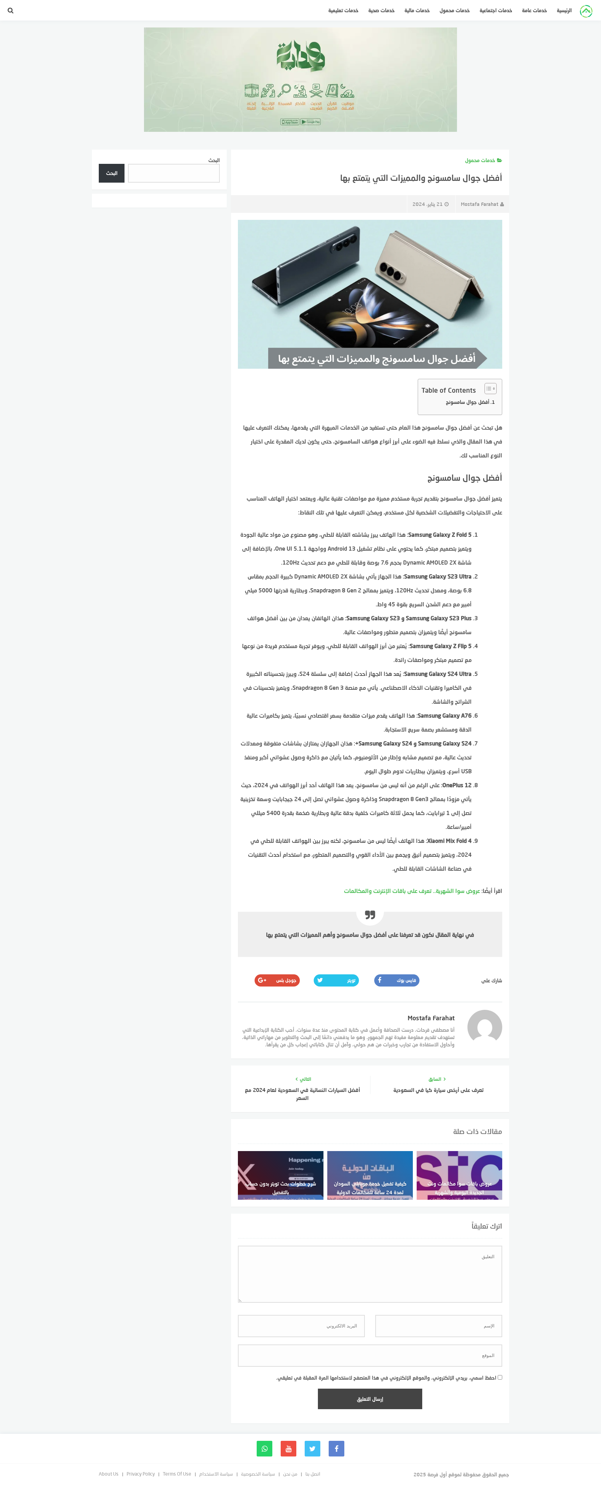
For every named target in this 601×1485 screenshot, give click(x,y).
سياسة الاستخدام (216, 1474)
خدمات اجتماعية (496, 10)
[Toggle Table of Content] (487, 388)
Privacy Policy (141, 1474)
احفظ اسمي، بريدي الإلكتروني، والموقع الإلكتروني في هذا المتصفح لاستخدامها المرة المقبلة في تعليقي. (386, 1378)
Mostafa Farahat (479, 204)
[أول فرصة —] (586, 12)
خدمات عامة (534, 10)
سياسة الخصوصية (258, 1474)
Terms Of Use (177, 1474)
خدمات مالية (417, 10)
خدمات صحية (381, 10)
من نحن (290, 1474)
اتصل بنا (312, 1474)
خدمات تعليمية (343, 10)
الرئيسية (564, 10)
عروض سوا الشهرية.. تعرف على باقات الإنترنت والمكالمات (412, 890)
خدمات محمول (455, 10)
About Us (109, 1474)
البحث (214, 160)
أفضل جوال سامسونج (467, 402)
